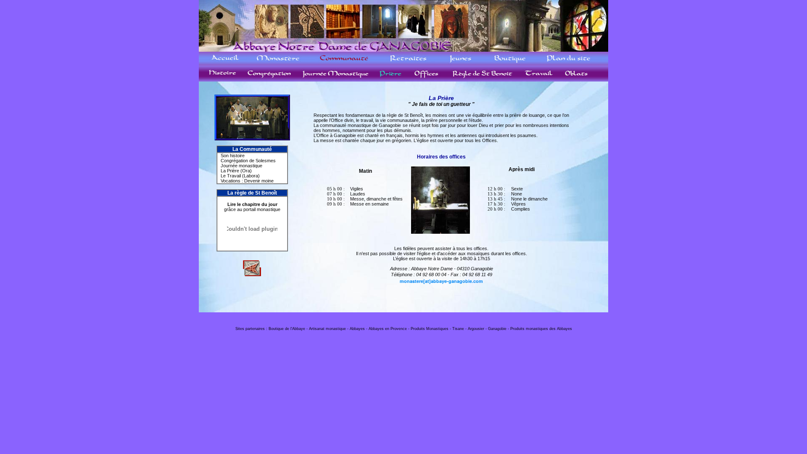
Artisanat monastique (327, 329)
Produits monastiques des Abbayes (541, 329)
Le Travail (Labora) (240, 175)
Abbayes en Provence (388, 329)
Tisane (458, 329)
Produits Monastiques (429, 329)
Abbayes (357, 329)
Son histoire (233, 155)
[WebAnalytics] (403, 322)
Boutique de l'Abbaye (287, 329)
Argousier (476, 329)
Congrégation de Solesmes (248, 160)
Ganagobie (497, 329)
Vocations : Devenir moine (247, 180)
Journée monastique (241, 165)
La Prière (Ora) (236, 170)
